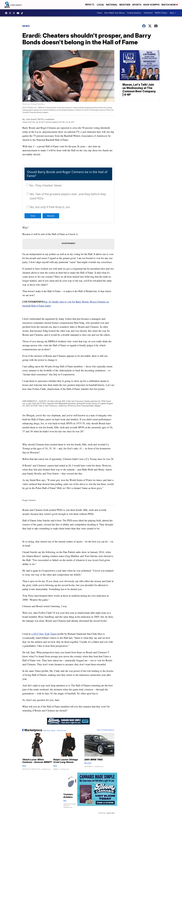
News (26, 26)
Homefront (148, 12)
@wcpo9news (22, 13)
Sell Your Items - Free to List (54, 731)
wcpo (14, 13)
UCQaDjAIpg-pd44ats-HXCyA (19, 13)
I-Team (99, 12)
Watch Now (168, 4)
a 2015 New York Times (43, 633)
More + (173, 12)
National (111, 4)
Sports (136, 4)
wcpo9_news (10, 13)
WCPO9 (7, 13)
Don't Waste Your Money (114, 12)
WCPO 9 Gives (161, 12)
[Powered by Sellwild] (110, 813)
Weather (124, 4)
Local (100, 4)
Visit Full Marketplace (105, 730)
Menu (88, 4)
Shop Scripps (151, 4)
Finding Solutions (134, 12)
